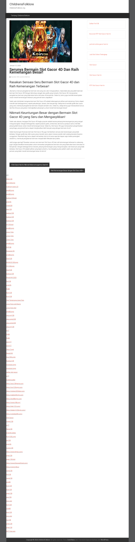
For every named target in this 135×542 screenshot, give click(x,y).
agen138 (9, 455)
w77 (7, 330)
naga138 (9, 471)
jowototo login (11, 364)
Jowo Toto (10, 232)
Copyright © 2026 (32, 540)
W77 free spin (10, 531)
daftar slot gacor (12, 372)
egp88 (8, 482)
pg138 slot (9, 224)
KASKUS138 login (12, 262)
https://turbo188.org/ (13, 402)
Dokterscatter (10, 380)
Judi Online (13, 59)
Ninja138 (9, 429)
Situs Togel (10, 349)
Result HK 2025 (11, 277)
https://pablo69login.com (14, 395)
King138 (9, 293)
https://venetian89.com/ (14, 414)
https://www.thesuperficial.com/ (17, 463)
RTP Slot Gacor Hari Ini (97, 85)
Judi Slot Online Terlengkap (98, 54)
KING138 (9, 179)
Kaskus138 (10, 361)
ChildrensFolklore (21, 4)
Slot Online (34, 59)
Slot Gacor (93, 65)
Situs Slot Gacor (23, 59)
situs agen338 (11, 319)
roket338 (9, 205)
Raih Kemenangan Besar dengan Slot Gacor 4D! (66, 170)
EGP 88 (8, 247)
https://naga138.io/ (12, 467)
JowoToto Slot (11, 308)
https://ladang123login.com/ (16, 410)
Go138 (8, 520)
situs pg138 (10, 315)
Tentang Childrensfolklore (20, 16)
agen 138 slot (10, 459)
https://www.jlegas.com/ (14, 452)
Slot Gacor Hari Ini (95, 75)
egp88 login (10, 190)
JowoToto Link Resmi (13, 304)
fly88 (8, 289)
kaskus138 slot (11, 198)
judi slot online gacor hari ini (98, 44)
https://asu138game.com (14, 383)
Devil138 (9, 258)
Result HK (9, 353)
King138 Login (11, 436)
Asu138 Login (11, 357)
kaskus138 (10, 213)
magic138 (9, 421)
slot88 (8, 508)
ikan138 (9, 209)
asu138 (8, 497)
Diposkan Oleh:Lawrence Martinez (20, 77)
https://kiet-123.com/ (13, 406)
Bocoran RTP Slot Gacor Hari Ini (100, 34)
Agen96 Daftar (11, 433)
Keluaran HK (10, 251)
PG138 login (10, 266)
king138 (9, 505)
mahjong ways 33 (12, 186)
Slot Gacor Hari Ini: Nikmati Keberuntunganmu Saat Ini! (30, 165)
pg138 (8, 440)
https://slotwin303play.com (15, 391)
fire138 (8, 281)
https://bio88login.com (14, 399)
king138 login (10, 183)
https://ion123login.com (14, 387)
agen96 (8, 202)
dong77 (8, 342)
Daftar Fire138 (94, 23)
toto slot (9, 501)
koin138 (9, 486)
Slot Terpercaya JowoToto (15, 300)
